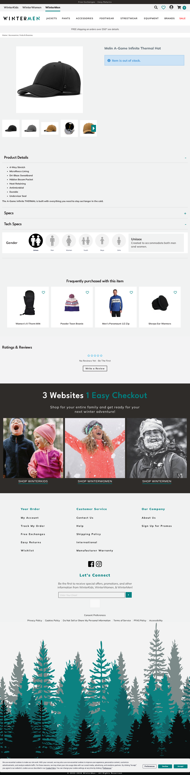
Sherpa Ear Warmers (160, 323)
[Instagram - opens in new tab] (99, 564)
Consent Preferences (95, 615)
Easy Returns (31, 542)
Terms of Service (122, 620)
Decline (165, 766)
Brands (169, 18)
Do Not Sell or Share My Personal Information (86, 620)
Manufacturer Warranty (95, 550)
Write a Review (95, 368)
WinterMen (52, 7)
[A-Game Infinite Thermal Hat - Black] (10, 127)
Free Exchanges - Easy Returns (95, 2)
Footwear (107, 18)
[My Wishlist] (163, 7)
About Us (149, 517)
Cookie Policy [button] (51, 768)
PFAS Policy (140, 620)
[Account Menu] (171, 7)
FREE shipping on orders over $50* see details (95, 29)
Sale (182, 18)
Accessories (84, 18)
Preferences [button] (107, 768)
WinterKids (11, 7)
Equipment (151, 18)
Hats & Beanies (26, 35)
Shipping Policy (89, 534)
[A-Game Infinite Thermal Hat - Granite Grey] (30, 127)
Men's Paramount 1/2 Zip (115, 323)
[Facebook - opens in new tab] (91, 564)
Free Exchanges (33, 534)
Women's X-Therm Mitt (28, 323)
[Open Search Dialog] (156, 7)
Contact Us (85, 517)
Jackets (51, 18)
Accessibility (156, 620)
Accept (180, 766)
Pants (66, 18)
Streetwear (128, 18)
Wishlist (27, 550)
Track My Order (33, 525)
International (87, 542)
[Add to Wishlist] (43, 291)
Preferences (150, 766)
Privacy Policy (34, 620)
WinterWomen (31, 7)
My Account (30, 517)
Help (80, 525)
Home (4, 35)
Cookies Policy (52, 620)
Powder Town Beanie (72, 323)
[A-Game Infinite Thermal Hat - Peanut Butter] (49, 127)
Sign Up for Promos (157, 525)
